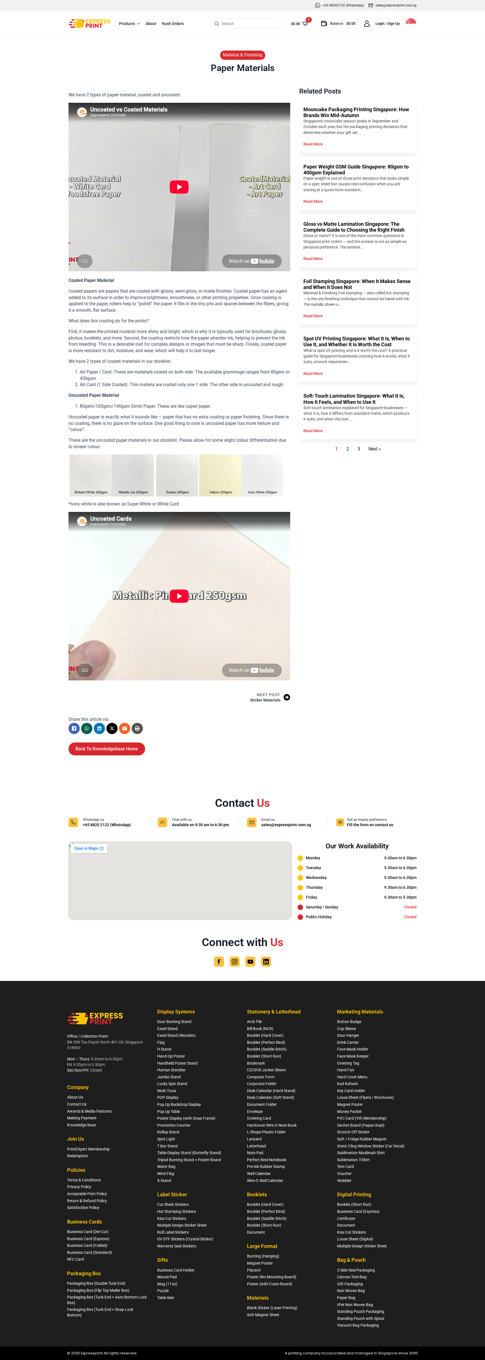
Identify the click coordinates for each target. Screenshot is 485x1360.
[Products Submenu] (139, 23)
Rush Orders (173, 23)
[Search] (217, 24)
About (151, 23)
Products (127, 23)
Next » (375, 449)
